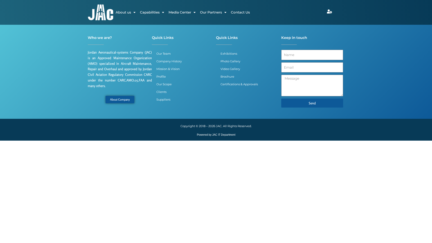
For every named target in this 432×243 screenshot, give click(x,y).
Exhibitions (228, 53)
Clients (161, 92)
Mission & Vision (168, 69)
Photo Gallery (230, 61)
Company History (169, 61)
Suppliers (163, 99)
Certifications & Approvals (239, 84)
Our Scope (164, 84)
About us (123, 12)
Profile (161, 76)
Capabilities (150, 12)
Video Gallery (230, 69)
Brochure (227, 76)
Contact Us (240, 12)
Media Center (180, 12)
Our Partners (211, 12)
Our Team (163, 53)
